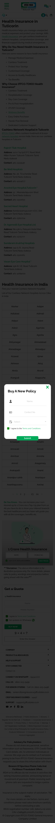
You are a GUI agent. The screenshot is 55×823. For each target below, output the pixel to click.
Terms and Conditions (31, 428)
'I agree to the (25, 429)
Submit (27, 438)
